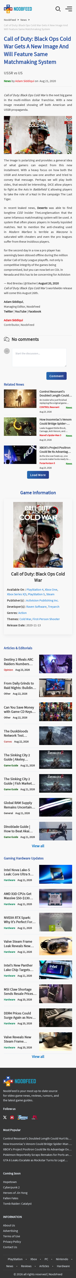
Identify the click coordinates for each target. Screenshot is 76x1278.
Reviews (26, 1266)
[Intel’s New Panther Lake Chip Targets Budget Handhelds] (55, 978)
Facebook (34, 311)
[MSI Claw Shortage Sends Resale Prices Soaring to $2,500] (55, 1002)
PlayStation (15, 1259)
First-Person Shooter (46, 619)
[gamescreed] (23, 1117)
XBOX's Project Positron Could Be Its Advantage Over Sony (55, 452)
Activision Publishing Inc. (42, 600)
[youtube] (12, 1117)
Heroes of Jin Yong (15, 1193)
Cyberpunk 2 (11, 1187)
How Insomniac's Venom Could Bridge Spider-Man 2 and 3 (56, 423)
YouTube (21, 311)
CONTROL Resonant (49, 407)
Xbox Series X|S (17, 594)
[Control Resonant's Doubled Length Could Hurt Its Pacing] (20, 407)
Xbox (33, 1259)
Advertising (10, 1231)
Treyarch (53, 606)
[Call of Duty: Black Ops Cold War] (38, 566)
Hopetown (10, 1182)
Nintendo (62, 1259)
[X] (5, 1117)
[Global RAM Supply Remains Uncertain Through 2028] (55, 815)
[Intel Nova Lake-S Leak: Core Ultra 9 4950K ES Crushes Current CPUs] (55, 882)
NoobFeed (10, 20)
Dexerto (43, 208)
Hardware (63, 1266)
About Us (9, 1225)
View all (38, 845)
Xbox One (51, 589)
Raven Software (36, 606)
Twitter (8, 311)
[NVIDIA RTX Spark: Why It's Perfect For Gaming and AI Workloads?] (55, 930)
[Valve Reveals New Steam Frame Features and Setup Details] (55, 1050)
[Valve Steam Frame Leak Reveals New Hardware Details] (55, 954)
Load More (38, 475)
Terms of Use (11, 1236)
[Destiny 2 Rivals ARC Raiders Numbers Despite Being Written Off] (55, 672)
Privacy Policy (12, 1241)
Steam (50, 594)
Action (22, 613)
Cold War (25, 619)
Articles (44, 1266)
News (23, 20)
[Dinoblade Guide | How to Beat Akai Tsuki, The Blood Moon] (55, 839)
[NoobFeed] (18, 9)
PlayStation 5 (36, 594)
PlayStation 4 (35, 589)
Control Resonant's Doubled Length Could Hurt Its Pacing (54, 395)
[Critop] (34, 1117)
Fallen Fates (10, 1198)
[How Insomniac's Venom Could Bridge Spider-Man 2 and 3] (20, 435)
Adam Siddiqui (24, 81)
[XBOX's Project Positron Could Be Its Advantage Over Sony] (20, 463)
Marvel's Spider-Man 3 (50, 435)
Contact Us (10, 1247)
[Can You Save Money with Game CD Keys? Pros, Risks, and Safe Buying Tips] (55, 720)
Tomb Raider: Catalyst (17, 1203)
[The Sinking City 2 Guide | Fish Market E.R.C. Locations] (55, 791)
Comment (56, 376)
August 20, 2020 (48, 283)
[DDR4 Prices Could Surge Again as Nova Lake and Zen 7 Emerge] (55, 1026)
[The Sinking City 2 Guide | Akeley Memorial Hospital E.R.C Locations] (55, 768)
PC (46, 1259)
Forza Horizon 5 (47, 463)
